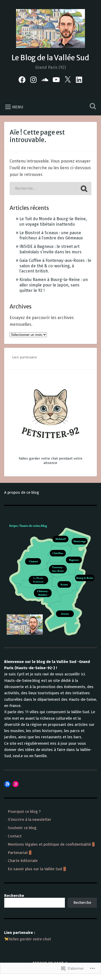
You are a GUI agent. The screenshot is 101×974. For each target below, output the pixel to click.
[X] (67, 79)
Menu (17, 107)
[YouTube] (56, 79)
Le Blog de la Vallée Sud (50, 57)
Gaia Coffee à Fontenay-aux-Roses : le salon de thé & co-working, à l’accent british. (55, 266)
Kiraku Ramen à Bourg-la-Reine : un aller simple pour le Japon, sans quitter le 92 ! (53, 285)
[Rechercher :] (50, 188)
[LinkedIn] (79, 79)
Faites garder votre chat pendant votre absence (50, 460)
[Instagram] (33, 79)
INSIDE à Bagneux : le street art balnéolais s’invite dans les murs (50, 249)
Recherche (82, 902)
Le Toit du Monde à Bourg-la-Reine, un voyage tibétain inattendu (53, 221)
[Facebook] (22, 79)
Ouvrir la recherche (92, 106)
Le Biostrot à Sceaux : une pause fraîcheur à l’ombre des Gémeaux (51, 235)
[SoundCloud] (45, 79)
